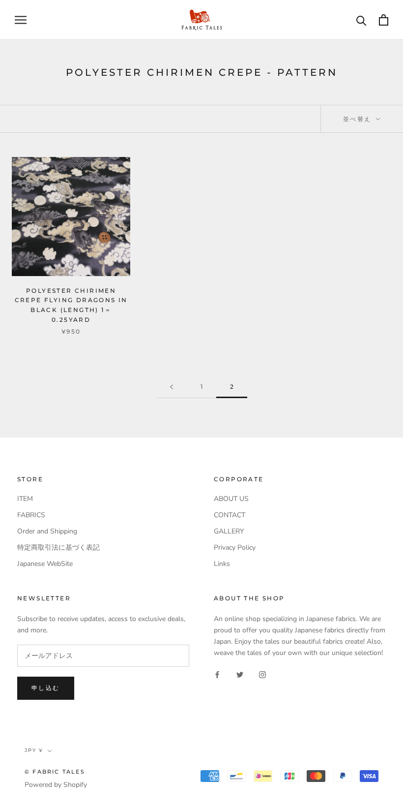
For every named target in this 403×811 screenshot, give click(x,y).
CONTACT (229, 515)
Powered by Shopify (56, 784)
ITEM (25, 498)
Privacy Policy (235, 547)
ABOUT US (231, 498)
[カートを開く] (383, 20)
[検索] (361, 20)
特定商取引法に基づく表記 (58, 547)
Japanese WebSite (45, 563)
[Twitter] (239, 674)
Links (222, 563)
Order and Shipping (47, 531)
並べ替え (358, 119)
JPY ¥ (34, 750)
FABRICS (31, 515)
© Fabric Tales (55, 771)
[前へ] (171, 387)
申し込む (45, 687)
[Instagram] (262, 674)
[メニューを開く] (21, 20)
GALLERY (229, 531)
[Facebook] (217, 674)
